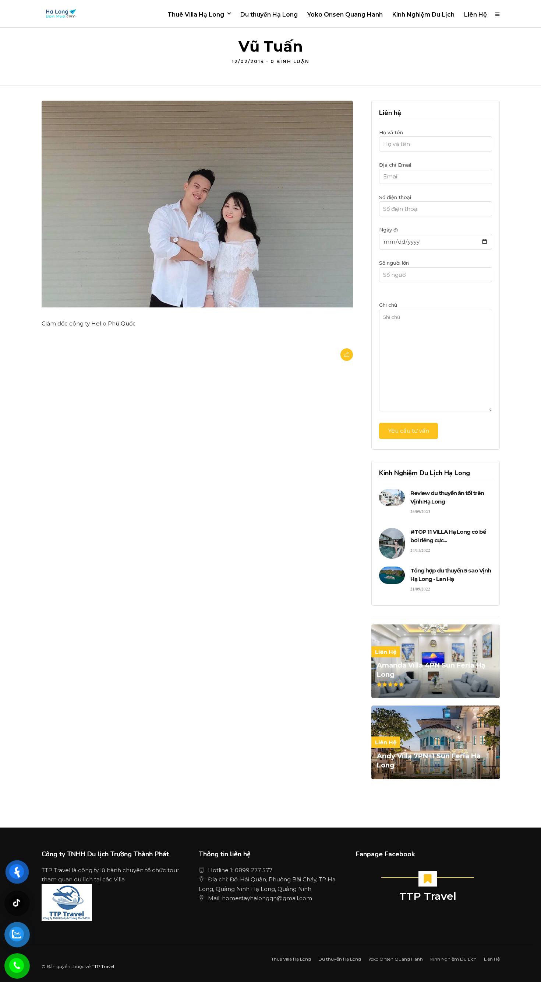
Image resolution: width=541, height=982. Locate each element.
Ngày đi (388, 230)
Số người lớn (394, 263)
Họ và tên (391, 132)
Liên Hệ (475, 14)
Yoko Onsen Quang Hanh (345, 14)
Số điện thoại (395, 197)
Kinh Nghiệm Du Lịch (423, 14)
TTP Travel (427, 896)
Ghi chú (388, 305)
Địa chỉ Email (395, 165)
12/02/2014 (248, 61)
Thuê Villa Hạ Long (195, 14)
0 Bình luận (290, 61)
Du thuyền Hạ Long (269, 14)
